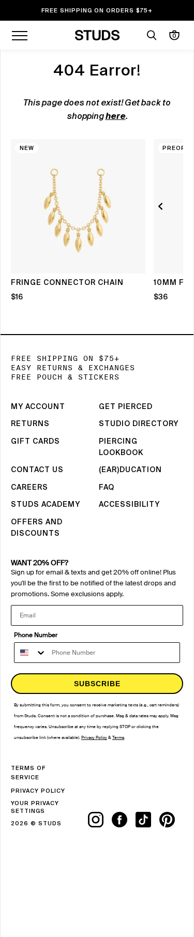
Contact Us (37, 470)
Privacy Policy (38, 791)
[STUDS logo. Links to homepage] (97, 35)
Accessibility (129, 504)
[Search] (151, 35)
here (116, 117)
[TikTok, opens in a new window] (147, 819)
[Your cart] (174, 35)
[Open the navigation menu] (19, 35)
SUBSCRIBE (97, 683)
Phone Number (35, 635)
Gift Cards (35, 441)
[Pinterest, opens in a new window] (171, 819)
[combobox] (30, 652)
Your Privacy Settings (35, 807)
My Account (38, 407)
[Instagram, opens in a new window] (100, 819)
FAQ (106, 487)
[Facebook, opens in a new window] (124, 819)
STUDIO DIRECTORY (138, 424)
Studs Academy (45, 504)
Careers (29, 487)
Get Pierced (126, 407)
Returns (30, 424)
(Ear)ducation (130, 470)
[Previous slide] (162, 206)
